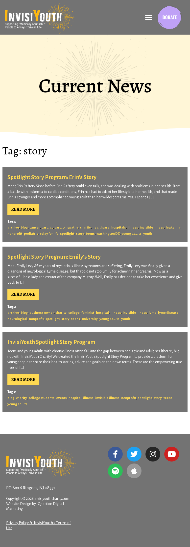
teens (90, 233)
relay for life (49, 233)
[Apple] (134, 470)
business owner (41, 313)
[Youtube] (171, 454)
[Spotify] (115, 470)
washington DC (108, 233)
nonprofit (14, 233)
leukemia (173, 227)
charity (85, 227)
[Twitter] (134, 454)
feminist (87, 313)
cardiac (47, 227)
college (74, 313)
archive (13, 227)
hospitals (118, 227)
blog (24, 227)
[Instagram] (152, 454)
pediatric (31, 233)
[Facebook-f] (115, 454)
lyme (152, 313)
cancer (34, 227)
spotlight (67, 233)
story (80, 233)
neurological (17, 319)
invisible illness (152, 227)
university (90, 319)
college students (41, 398)
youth (147, 233)
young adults (131, 233)
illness (133, 227)
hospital (102, 313)
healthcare (101, 227)
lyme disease (168, 313)
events (61, 398)
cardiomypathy (66, 227)
